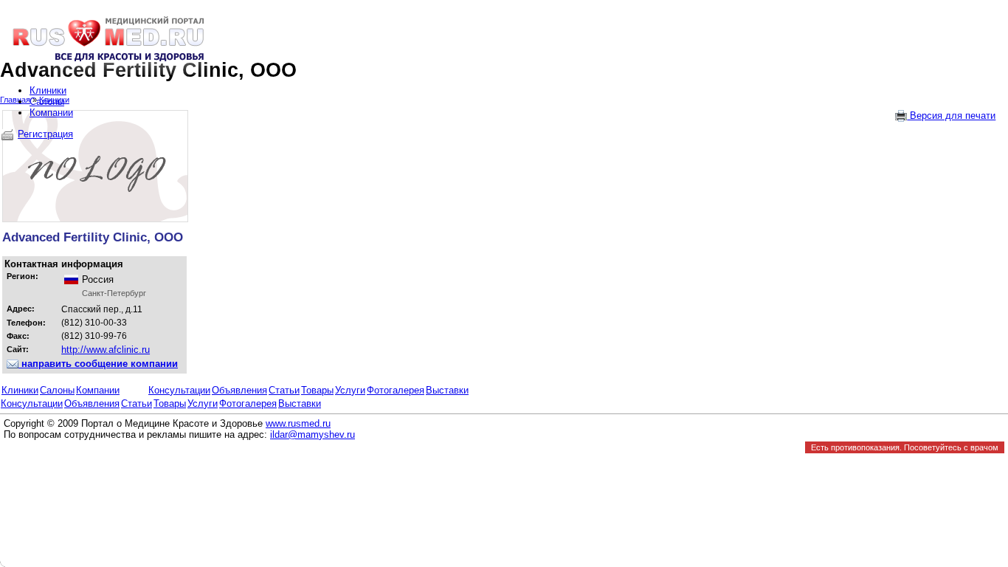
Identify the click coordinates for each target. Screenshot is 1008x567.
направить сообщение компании (98, 363)
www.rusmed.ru (298, 423)
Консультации (179, 390)
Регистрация (45, 134)
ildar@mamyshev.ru (312, 434)
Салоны (57, 390)
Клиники (19, 390)
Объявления (239, 390)
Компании (98, 390)
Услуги (350, 390)
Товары (317, 390)
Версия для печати (951, 115)
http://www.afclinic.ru (105, 349)
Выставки (447, 390)
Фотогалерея (395, 390)
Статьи (284, 390)
